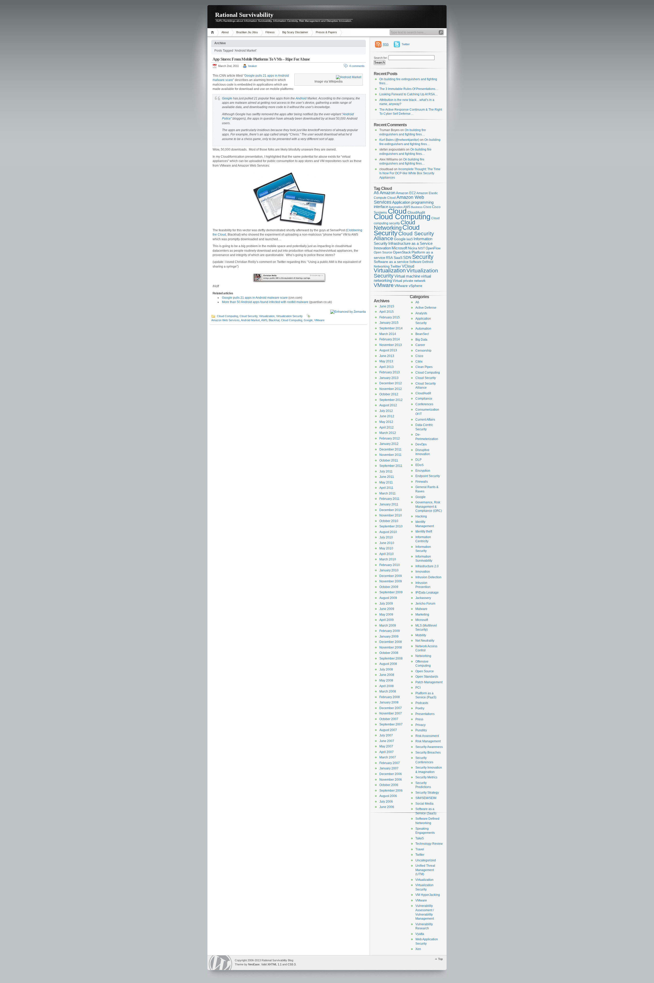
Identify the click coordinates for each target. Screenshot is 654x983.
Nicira (412, 248)
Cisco (427, 207)
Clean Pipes (424, 367)
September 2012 (391, 400)
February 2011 (389, 499)
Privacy (420, 725)
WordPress (220, 962)
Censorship (423, 350)
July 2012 (386, 411)
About (225, 32)
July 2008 (386, 669)
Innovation (382, 248)
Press (419, 719)
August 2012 (388, 405)
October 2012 (388, 394)
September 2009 (391, 592)
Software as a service (391, 262)
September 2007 (391, 724)
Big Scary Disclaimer (295, 32)
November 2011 (390, 455)
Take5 (419, 838)
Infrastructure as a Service (410, 243)
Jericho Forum (425, 603)
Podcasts (421, 703)
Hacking (421, 516)
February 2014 (389, 339)
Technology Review (429, 844)
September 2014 (391, 328)
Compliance (423, 398)
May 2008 (386, 680)
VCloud (408, 266)
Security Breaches (428, 752)
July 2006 (386, 801)
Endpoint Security (427, 476)
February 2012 (389, 438)
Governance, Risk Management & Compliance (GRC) (428, 507)
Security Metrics (426, 777)
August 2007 (388, 730)
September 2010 (391, 526)
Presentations (425, 714)
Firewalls (421, 481)
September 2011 (390, 466)
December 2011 (390, 449)
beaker (252, 65)
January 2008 (389, 702)
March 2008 (387, 691)
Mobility (420, 635)
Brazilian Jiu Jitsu (247, 32)
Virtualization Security (289, 316)
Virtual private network (409, 281)
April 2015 (386, 312)
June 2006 (386, 807)
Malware (421, 609)
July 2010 (386, 537)
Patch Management (428, 682)
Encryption (422, 470)
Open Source (383, 252)
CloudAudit (423, 393)
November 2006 (390, 779)
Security (423, 256)
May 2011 (386, 482)
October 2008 (388, 653)
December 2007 (390, 708)
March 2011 (387, 493)
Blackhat (274, 320)
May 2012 (386, 422)
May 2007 (386, 746)
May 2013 (386, 361)
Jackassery (423, 598)
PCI (418, 687)
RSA (389, 258)
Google (227, 98)
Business (417, 207)
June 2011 (386, 477)
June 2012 (386, 416)
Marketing (422, 614)
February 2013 (389, 372)
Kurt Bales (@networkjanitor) (399, 140)
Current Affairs (425, 419)
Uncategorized (425, 860)
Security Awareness (429, 747)
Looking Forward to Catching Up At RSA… (408, 94)
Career (420, 345)
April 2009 (386, 620)
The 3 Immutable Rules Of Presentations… (408, 89)
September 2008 (391, 658)
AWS (264, 320)
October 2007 (388, 719)
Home (213, 32)
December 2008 (390, 642)
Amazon (387, 192)
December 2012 (390, 383)
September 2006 (391, 790)
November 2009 (390, 581)
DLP (418, 459)
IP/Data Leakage (427, 592)
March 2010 (387, 559)
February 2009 (389, 631)
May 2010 (386, 548)
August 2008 (388, 664)
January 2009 (389, 636)
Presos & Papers (326, 32)
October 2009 (388, 587)
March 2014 (387, 334)
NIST (421, 248)
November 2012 (390, 389)
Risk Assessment (427, 736)
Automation (423, 328)
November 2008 (390, 647)
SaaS (398, 258)
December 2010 (390, 510)
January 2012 (389, 444)
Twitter (406, 44)
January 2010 (389, 570)
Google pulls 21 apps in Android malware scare (255, 297)
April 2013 (386, 367)
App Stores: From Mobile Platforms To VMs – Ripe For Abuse (261, 59)
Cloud (397, 211)
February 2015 (389, 317)
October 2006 (388, 785)
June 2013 (386, 356)
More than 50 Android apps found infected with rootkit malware (265, 302)
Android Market (250, 320)
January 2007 (389, 768)
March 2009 (387, 625)
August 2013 (388, 350)
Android (301, 98)
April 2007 (386, 752)
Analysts (421, 313)
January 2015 (389, 323)
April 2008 (386, 686)
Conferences (424, 404)
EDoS (419, 465)
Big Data (421, 339)
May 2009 (386, 614)
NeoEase (254, 964)
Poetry (419, 708)
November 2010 (390, 515)
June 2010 (386, 543)
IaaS (409, 239)
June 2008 (386, 675)
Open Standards (426, 676)
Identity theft (423, 531)
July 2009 (386, 603)
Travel (419, 849)
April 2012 (386, 427)
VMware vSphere (408, 286)
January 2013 (389, 378)
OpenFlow (433, 248)
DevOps (421, 444)
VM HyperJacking (427, 895)
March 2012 (387, 433)
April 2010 (386, 554)
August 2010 (388, 532)
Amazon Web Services (225, 320)
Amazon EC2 (406, 193)
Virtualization (267, 316)
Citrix (419, 361)
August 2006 (388, 796)
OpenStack (402, 252)
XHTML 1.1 (274, 964)
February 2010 (389, 565)
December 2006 (390, 774)
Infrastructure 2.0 (427, 566)
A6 (376, 192)
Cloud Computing (227, 316)
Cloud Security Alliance (404, 236)
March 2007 (387, 757)
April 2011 (386, 488)
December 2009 (390, 576)
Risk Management (428, 741)
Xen (418, 949)
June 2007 (386, 741)
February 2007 (389, 763)
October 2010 (388, 521)
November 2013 (390, 345)
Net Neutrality (424, 640)
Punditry (421, 730)
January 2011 (388, 504)
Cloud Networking (394, 225)
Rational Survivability (244, 14)
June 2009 (386, 609)
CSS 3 (292, 964)
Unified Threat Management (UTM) (425, 870)
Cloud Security (249, 316)
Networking (423, 656)
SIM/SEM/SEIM (425, 798)
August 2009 (388, 598)
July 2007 (386, 735)
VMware (319, 320)
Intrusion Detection (428, 577)
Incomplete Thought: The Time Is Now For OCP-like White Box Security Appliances (409, 173)
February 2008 (389, 697)
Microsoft (399, 248)
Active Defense (425, 307)
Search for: (381, 57)
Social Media (424, 803)
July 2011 (386, 471)
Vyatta (419, 934)
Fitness (270, 32)
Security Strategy (427, 792)
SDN (407, 257)
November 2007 (390, 713)
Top (440, 959)
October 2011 (388, 460)
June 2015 (386, 306)
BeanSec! (422, 334)
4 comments (357, 65)
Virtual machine (407, 276)
